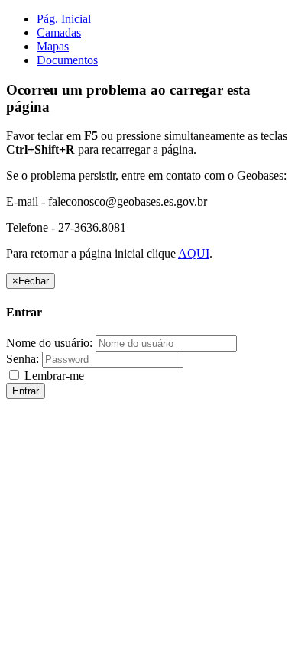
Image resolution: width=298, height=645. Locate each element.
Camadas (59, 32)
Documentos (67, 59)
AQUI (193, 253)
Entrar (25, 391)
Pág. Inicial (64, 18)
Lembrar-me (52, 375)
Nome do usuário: (49, 342)
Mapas (53, 46)
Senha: (22, 358)
